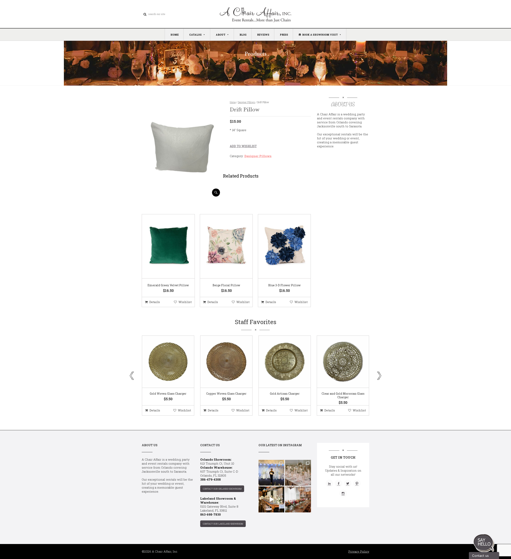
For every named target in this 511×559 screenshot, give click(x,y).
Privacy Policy (358, 551)
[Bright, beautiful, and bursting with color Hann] (298, 499)
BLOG (243, 34)
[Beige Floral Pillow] (221, 247)
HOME (174, 34)
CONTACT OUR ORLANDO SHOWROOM (222, 488)
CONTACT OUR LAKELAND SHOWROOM (223, 523)
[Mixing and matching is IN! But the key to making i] (271, 499)
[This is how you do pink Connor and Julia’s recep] (298, 473)
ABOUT (220, 34)
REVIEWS (263, 34)
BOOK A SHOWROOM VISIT (320, 34)
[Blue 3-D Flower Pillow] (279, 247)
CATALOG (195, 34)
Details (154, 302)
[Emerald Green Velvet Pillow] (163, 247)
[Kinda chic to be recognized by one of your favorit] (271, 473)
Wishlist (185, 302)
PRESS (284, 34)
